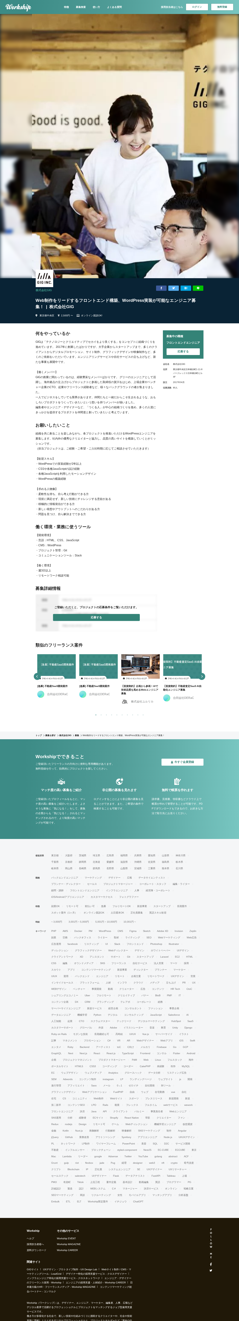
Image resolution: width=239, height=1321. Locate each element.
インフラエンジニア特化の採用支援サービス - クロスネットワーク (63, 1278)
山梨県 (124, 868)
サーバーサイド (164, 1034)
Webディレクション (136, 1124)
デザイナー (114, 877)
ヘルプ (30, 1238)
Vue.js (145, 1034)
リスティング (91, 944)
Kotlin (66, 1130)
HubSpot (176, 1021)
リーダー (83, 1156)
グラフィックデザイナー (88, 950)
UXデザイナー (154, 1169)
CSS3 (93, 1066)
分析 (70, 1117)
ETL (68, 1201)
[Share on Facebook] (161, 288)
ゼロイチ (133, 1085)
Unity (175, 1027)
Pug (113, 1162)
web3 (152, 1162)
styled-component (127, 1149)
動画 (110, 989)
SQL (155, 1143)
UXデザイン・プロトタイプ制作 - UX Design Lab (70, 1269)
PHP (53, 931)
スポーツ (134, 1098)
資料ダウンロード (36, 1250)
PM (90, 931)
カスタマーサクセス (102, 896)
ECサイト (98, 1117)
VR (118, 1040)
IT (180, 995)
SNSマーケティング (149, 1130)
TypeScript (128, 1053)
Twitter (128, 1156)
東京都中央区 (47, 315)
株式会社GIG (44, 290)
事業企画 (174, 1008)
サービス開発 (182, 1143)
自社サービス (140, 963)
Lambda (67, 1156)
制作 (169, 1130)
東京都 (55, 855)
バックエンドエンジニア (64, 877)
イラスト (184, 1034)
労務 (65, 937)
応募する (96, 617)
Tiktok (80, 1182)
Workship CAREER (67, 1250)
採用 (186, 963)
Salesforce (174, 1014)
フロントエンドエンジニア (84, 890)
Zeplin (192, 931)
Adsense (113, 1156)
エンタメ (56, 1047)
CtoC (189, 989)
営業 (193, 976)
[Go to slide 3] (105, 714)
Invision (179, 931)
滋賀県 (124, 861)
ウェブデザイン (69, 1072)
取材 (116, 937)
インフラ (122, 982)
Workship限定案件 (98, 1201)
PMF (169, 995)
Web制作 (99, 1098)
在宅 (53, 1098)
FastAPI (156, 1175)
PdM (134, 1059)
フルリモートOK (122, 906)
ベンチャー (79, 989)
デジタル (113, 1014)
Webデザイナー (145, 1040)
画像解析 (94, 1130)
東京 (194, 1149)
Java (93, 1111)
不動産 (55, 1149)
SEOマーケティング (62, 1195)
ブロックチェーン (101, 1149)
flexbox (89, 1162)
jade (102, 1162)
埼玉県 (96, 855)
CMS (120, 931)
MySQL (186, 1066)
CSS (53, 963)
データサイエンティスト (151, 877)
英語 (157, 1182)
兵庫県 (138, 855)
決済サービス (151, 1188)
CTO (81, 1021)
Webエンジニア (178, 1111)
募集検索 (81, 7)
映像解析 (127, 1130)
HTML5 (79, 1066)
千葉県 (55, 861)
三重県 (151, 868)
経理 (124, 1162)
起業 (70, 1021)
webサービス (170, 1105)
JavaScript (156, 1014)
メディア (155, 982)
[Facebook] (211, 1264)
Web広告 (192, 937)
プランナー (161, 969)
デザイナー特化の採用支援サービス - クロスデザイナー (96, 1273)
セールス (92, 884)
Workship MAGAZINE (69, 1244)
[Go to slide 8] (132, 714)
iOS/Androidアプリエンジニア (67, 896)
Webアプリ (166, 1040)
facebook (73, 944)
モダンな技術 (80, 1034)
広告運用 (56, 944)
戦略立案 (189, 1188)
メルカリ (145, 1047)
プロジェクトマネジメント (77, 1059)
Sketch (146, 931)
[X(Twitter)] (211, 1270)
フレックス (132, 1105)
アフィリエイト (76, 1085)
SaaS (190, 1021)
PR (184, 982)
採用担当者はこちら (172, 7)
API (105, 1111)
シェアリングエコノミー (64, 995)
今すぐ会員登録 (184, 761)
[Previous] (37, 676)
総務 (160, 1001)
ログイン (197, 6)
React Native (132, 1117)
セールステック (59, 1175)
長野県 (110, 868)
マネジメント (70, 1040)
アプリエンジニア (147, 1137)
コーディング (109, 1066)
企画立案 (136, 976)
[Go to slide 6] (121, 714)
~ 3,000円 (56, 921)
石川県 (179, 868)
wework (188, 1105)
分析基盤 (183, 1195)
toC (119, 1047)
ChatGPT (138, 1201)
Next (70, 1053)
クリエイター (164, 1117)
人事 (136, 890)
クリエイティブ (126, 995)
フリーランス (118, 963)
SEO (149, 937)
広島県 (110, 855)
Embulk (55, 1201)
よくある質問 (114, 7)
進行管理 (56, 1085)
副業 (53, 937)
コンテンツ (158, 989)
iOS (181, 1040)
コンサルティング (134, 1014)
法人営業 (159, 963)
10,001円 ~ (130, 921)
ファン (181, 1117)
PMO (54, 1182)
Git (128, 956)
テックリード (124, 1021)
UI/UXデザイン (187, 1137)
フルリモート (104, 995)
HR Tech (175, 989)
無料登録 (222, 6)
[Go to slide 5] (116, 714)
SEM (54, 1079)
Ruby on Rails (59, 1034)
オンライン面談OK (94, 912)
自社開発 (150, 1085)
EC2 (177, 956)
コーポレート (144, 1001)
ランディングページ (141, 1079)
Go (174, 1047)
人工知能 (56, 1021)
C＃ (114, 1188)
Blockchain (73, 1169)
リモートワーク (155, 976)
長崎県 (82, 868)
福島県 (165, 861)
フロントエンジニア (62, 1111)
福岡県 (124, 855)
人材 (108, 982)
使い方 (96, 7)
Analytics (113, 1072)
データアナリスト (135, 1175)
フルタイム (151, 1105)
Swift (192, 1040)
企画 (53, 1059)
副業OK (55, 906)
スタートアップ (162, 906)
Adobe (113, 1027)
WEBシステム (98, 1188)
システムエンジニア (119, 1169)
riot (77, 1162)
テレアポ (125, 1001)
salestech (80, 1175)
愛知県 (151, 855)
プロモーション (92, 1040)
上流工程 (95, 1182)
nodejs (68, 1124)
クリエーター (126, 989)
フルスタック (174, 1059)
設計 (81, 1188)
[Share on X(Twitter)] (173, 288)
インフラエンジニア (117, 890)
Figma (132, 931)
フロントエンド (135, 944)
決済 (82, 1111)
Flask (116, 1175)
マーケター (179, 969)
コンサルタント (133, 1008)
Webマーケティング (169, 937)
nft (162, 1162)
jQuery (55, 1137)
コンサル (162, 1053)
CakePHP (145, 1066)
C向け (130, 1047)
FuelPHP (118, 1092)
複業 (117, 1105)
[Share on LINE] (198, 288)
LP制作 (86, 1143)
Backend (84, 1047)
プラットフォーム (89, 982)
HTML (189, 956)
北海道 (96, 861)
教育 (163, 1027)
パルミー (139, 1111)
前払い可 (90, 906)
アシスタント (97, 956)
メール (106, 1085)
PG (189, 1182)
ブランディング (105, 1001)
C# (109, 1040)
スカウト (56, 969)
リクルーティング (101, 1195)
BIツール (166, 1085)
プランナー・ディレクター (66, 884)
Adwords (68, 1079)
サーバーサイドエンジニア (66, 1008)
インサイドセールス (62, 982)
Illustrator (174, 944)
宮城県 (138, 868)
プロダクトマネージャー (112, 1059)
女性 (119, 1195)
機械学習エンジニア (165, 1124)
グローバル (86, 1027)
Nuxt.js (79, 1130)
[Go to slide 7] (126, 714)
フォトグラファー (129, 896)
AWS (65, 931)
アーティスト (103, 1047)
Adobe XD (162, 931)
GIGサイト (33, 1269)
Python (97, 1014)
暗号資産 (189, 1162)
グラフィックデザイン (63, 1092)
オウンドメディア (84, 963)
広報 (129, 877)
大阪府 (68, 855)
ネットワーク (68, 1143)
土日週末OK (117, 912)
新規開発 (174, 1098)
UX (193, 982)
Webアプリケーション (94, 1092)
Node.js (168, 1137)
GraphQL (56, 1053)
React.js (111, 1053)
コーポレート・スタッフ (152, 884)
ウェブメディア (93, 1072)
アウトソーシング (105, 1137)
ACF (186, 1156)
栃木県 (179, 861)
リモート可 (72, 906)
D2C (166, 1143)
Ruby (70, 1047)
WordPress (105, 931)
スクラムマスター (100, 1021)
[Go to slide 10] (142, 714)
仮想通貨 (187, 1124)
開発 (190, 1079)
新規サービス (94, 1008)
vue (173, 1092)
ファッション (155, 1008)
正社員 (98, 1169)
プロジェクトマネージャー (118, 884)
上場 (184, 1175)
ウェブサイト (165, 1079)
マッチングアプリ (162, 1195)
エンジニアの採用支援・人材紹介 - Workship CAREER (96, 1282)
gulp (66, 1162)
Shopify (114, 1117)
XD (81, 956)
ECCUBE (180, 1149)
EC (53, 1072)
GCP (185, 1047)
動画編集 (144, 1182)
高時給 (119, 1034)
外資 (101, 1027)
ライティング (132, 937)
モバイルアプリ (137, 1195)
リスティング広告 (177, 1072)
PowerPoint (128, 1143)
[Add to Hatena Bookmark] (186, 288)
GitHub (69, 1137)
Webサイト (116, 1098)
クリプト (56, 1169)
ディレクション (59, 950)
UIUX (54, 976)
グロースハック (133, 1072)
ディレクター (140, 969)
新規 (187, 1098)
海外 (191, 1059)
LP (121, 1079)
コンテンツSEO (76, 1105)
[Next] (201, 676)
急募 (103, 906)
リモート (120, 976)
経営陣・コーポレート (158, 890)
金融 (53, 1130)
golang (158, 1156)
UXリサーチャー (178, 1169)
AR (128, 1040)
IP (87, 1169)
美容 (143, 1143)
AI (187, 1014)
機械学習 (82, 1014)
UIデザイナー (99, 1175)
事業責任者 (157, 1111)
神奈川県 (180, 855)
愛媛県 (110, 861)
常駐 (147, 1117)
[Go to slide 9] (137, 714)
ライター (102, 937)
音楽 (152, 1027)
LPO (93, 1105)
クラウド (138, 982)
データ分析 (154, 1072)
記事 (53, 1040)
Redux (54, 1124)
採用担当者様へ (35, 1244)
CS (64, 1098)
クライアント (120, 1111)
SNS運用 (56, 1117)
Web (146, 1059)
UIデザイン (183, 950)
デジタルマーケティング (151, 1021)
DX (76, 1001)
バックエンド (82, 976)
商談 (82, 1195)
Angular (182, 1130)
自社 (184, 1092)
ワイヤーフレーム (106, 1143)
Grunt (54, 1162)
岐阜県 (55, 868)
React (97, 1053)
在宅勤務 (160, 1092)
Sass (94, 1085)
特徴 (66, 7)
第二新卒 (56, 1105)
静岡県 (82, 861)
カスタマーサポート (62, 1027)
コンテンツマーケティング (96, 969)
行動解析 (110, 1130)
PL (52, 1143)
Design (82, 1124)
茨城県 (82, 855)
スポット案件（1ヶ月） (64, 912)
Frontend (145, 1053)
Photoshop (156, 944)
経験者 (82, 1117)
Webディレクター (118, 950)
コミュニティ (79, 1098)
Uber (87, 995)
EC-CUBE (163, 1149)
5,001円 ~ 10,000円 (106, 921)
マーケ (173, 963)
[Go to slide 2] (100, 714)
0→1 (119, 1085)
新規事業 (142, 906)
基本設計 (127, 1182)
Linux (158, 1059)
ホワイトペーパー (160, 950)
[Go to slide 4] (111, 714)
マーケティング (93, 877)
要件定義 (111, 1182)
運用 (66, 976)
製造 (70, 1188)
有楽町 (67, 1182)
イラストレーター (133, 1027)
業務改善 (84, 1137)
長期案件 (182, 906)
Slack (117, 944)
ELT (79, 1201)
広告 (142, 989)
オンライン (171, 1188)
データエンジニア (61, 1014)
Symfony (126, 1137)
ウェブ (144, 1092)
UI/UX (132, 1034)
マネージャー (130, 1188)
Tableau (171, 1175)
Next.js (83, 1053)
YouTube (143, 1156)
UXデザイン (177, 976)
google (98, 1156)
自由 (132, 1092)
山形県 (165, 855)
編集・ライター (181, 884)
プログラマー (174, 1182)
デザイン (139, 950)
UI (106, 944)
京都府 (68, 861)
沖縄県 (138, 861)
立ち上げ (171, 982)
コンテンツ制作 (87, 1079)
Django (188, 1027)
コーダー (128, 1066)
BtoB (157, 995)
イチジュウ (120, 1201)
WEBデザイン (58, 989)
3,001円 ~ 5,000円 (79, 921)
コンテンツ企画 (59, 1001)
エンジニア (102, 976)
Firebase (162, 1047)
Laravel (164, 956)
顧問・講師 (57, 890)
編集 (65, 963)
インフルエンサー (75, 1149)
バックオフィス (82, 937)
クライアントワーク (62, 956)
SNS (102, 963)
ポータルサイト (59, 1066)
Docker (78, 931)
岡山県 (68, 868)
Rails (105, 1105)
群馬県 (96, 868)
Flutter (176, 1053)
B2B (173, 1066)
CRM (87, 1001)
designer (138, 1162)
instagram (108, 1079)
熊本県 (165, 868)
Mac (53, 1156)
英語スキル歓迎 (157, 912)
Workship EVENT (66, 1238)
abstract (172, 1156)
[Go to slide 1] (95, 714)
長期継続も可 (101, 1034)
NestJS (147, 1149)
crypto (174, 1162)
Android (191, 1053)
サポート (116, 956)
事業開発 (96, 989)
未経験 (160, 1066)
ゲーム (115, 1124)
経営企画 (113, 1008)
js (180, 1079)
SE (138, 1169)
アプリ (71, 969)
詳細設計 (56, 1188)
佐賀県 (151, 861)
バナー (145, 995)
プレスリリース (153, 1098)
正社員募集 (137, 912)
